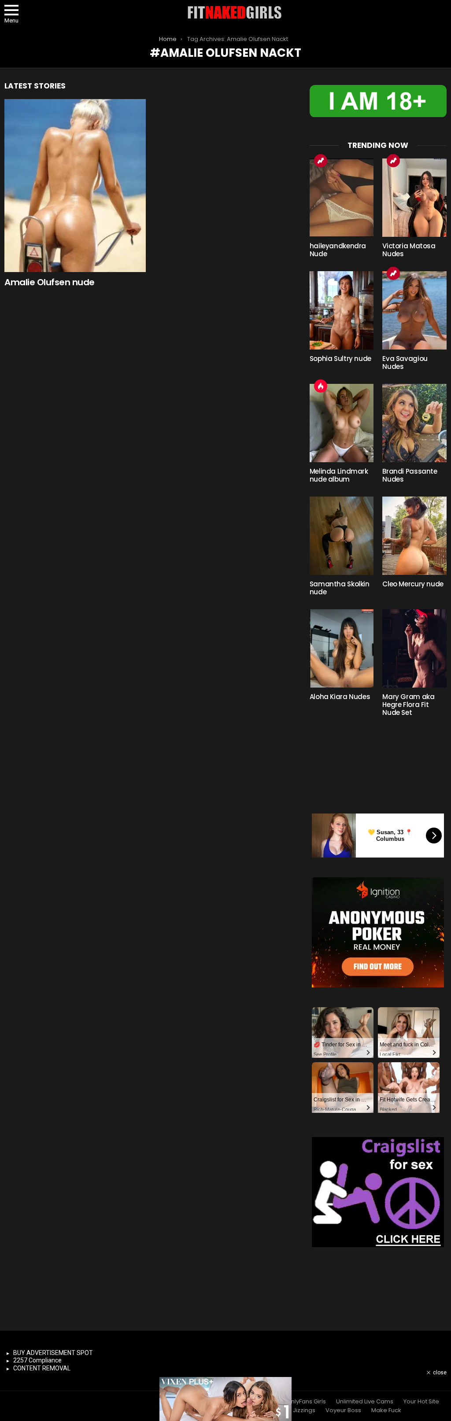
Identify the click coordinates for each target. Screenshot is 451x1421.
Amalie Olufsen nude (49, 282)
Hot (320, 386)
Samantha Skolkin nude (340, 587)
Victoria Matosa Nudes (408, 249)
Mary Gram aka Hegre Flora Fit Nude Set (408, 704)
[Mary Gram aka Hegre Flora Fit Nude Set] (414, 648)
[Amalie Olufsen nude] (75, 185)
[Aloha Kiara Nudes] (342, 648)
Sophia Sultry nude (340, 358)
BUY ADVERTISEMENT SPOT (53, 1352)
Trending (320, 160)
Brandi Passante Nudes (409, 475)
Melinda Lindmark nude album (339, 475)
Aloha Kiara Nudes (340, 696)
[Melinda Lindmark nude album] (342, 423)
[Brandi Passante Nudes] (414, 423)
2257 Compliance (37, 1360)
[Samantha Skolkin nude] (342, 536)
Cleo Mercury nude (413, 584)
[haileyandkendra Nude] (342, 197)
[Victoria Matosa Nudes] (414, 197)
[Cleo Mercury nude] (414, 536)
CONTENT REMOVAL (41, 1368)
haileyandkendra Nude (338, 249)
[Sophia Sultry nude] (342, 310)
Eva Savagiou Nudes (405, 362)
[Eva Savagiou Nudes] (414, 310)
